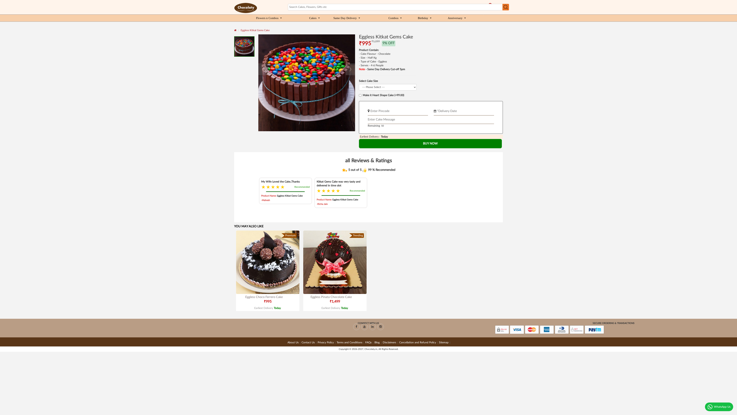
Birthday (423, 18)
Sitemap (444, 342)
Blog (377, 342)
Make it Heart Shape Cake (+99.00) (383, 95)
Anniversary (455, 18)
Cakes (312, 18)
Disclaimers (390, 342)
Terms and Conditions (349, 342)
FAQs (368, 342)
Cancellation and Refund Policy (417, 342)
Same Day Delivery (345, 18)
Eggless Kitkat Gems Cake (255, 30)
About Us (293, 342)
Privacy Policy (326, 342)
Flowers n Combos (267, 18)
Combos (393, 18)
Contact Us (308, 342)
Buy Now (430, 143)
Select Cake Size (368, 81)
